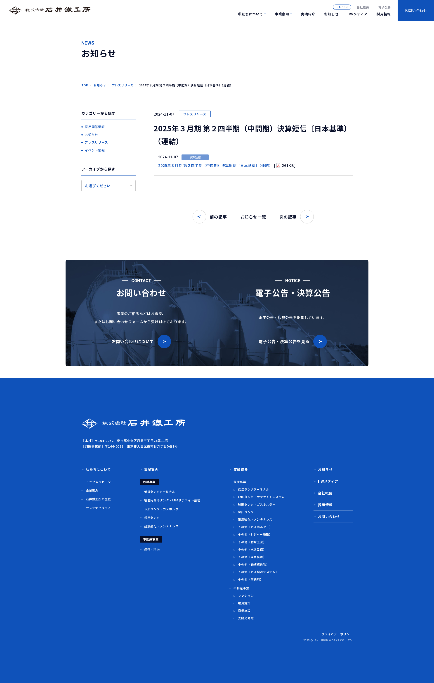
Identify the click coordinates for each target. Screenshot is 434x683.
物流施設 (244, 603)
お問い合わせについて (133, 341)
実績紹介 (308, 14)
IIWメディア (357, 14)
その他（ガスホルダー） (255, 527)
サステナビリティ (98, 508)
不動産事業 (241, 588)
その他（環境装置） (252, 557)
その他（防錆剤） (250, 579)
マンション (246, 595)
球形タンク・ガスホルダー (163, 509)
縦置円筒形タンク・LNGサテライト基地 (172, 500)
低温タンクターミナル (159, 491)
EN (345, 7)
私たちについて (250, 14)
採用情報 (384, 14)
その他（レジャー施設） (255, 534)
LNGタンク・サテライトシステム (261, 497)
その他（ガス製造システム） (258, 572)
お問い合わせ (329, 516)
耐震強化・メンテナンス (161, 526)
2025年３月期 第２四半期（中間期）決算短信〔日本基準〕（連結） (215, 165)
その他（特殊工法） (252, 542)
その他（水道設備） (252, 549)
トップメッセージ (98, 482)
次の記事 (287, 217)
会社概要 (363, 7)
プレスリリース (195, 114)
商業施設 (244, 610)
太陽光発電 (246, 618)
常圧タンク (152, 517)
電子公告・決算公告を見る (284, 341)
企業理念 (92, 490)
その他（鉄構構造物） (253, 564)
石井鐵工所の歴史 (98, 499)
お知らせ (331, 14)
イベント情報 (95, 150)
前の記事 (218, 217)
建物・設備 (152, 549)
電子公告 (384, 7)
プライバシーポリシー (337, 634)
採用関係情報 (95, 126)
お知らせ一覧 (253, 217)
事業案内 (282, 14)
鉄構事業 (240, 482)
